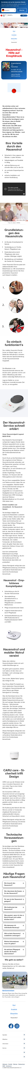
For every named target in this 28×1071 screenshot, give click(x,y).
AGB (3, 1066)
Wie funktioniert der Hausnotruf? (10, 908)
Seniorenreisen (8, 990)
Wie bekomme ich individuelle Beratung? (11, 926)
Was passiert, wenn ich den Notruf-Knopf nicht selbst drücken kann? (13, 917)
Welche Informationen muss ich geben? (11, 942)
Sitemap (15, 1064)
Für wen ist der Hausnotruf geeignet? (13, 900)
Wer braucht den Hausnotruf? (9, 884)
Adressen (4, 1064)
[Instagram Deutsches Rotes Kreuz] (16, 1026)
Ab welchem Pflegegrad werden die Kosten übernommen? (12, 951)
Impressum (9, 1066)
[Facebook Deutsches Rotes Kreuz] (11, 1026)
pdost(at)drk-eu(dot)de (16, 71)
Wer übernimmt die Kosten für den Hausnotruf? (13, 892)
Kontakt (10, 1064)
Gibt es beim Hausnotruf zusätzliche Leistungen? (12, 934)
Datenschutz (21, 1064)
